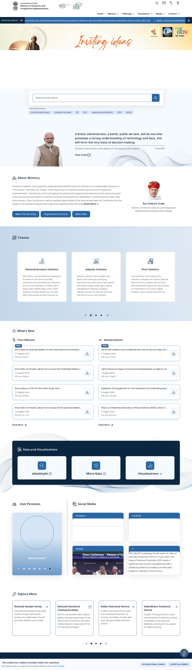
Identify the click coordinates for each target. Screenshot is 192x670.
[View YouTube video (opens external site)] (99, 563)
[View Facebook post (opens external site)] (155, 530)
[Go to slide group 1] (90, 314)
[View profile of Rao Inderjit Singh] (153, 188)
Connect (172, 13)
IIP (77, 111)
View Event (81, 153)
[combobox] (92, 97)
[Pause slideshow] (56, 567)
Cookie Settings (58, 666)
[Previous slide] (85, 314)
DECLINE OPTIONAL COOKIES (153, 664)
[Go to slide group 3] (101, 314)
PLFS (85, 111)
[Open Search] (156, 3)
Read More (90, 202)
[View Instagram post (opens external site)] (99, 530)
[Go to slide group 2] (96, 314)
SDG (119, 111)
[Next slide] (107, 314)
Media (159, 13)
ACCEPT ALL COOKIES (179, 664)
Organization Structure (56, 212)
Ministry (112, 13)
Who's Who (81, 212)
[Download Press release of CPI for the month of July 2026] (87, 391)
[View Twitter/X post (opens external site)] (155, 563)
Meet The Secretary (26, 212)
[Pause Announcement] (188, 20)
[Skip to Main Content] (164, 3)
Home (100, 13)
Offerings (127, 13)
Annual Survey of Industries (102, 111)
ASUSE (128, 111)
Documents (144, 13)
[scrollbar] (123, 523)
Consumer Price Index (63, 111)
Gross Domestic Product (40, 111)
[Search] (156, 97)
